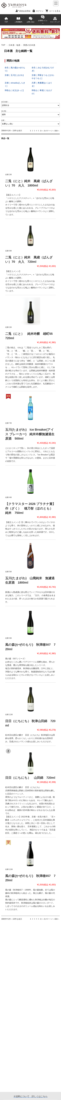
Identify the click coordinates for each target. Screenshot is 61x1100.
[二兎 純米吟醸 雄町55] (30, 311)
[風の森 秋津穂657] (30, 853)
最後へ (56, 131)
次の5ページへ (49, 131)
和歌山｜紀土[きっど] (14, 90)
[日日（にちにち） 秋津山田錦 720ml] (30, 698)
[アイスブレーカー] (30, 407)
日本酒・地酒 (14, 45)
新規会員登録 (24, 11)
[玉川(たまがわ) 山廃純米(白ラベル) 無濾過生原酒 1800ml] (30, 556)
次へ (41, 131)
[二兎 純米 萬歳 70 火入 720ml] (30, 235)
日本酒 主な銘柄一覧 (18, 50)
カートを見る (54, 11)
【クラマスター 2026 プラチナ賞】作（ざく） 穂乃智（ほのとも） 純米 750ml (30, 508)
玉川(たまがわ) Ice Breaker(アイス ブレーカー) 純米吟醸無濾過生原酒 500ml (29, 434)
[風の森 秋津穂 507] (30, 622)
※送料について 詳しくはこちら (30, 1096)
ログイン (39, 11)
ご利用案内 (18, 22)
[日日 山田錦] (30, 762)
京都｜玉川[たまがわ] (14, 75)
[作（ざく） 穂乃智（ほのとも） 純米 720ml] (30, 481)
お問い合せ (30, 22)
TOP (6, 22)
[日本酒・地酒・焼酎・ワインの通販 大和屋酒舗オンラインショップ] (13, 7)
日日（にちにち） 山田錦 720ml (30, 777)
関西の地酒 (13, 60)
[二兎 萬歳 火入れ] (30, 158)
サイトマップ (55, 22)
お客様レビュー (42, 22)
